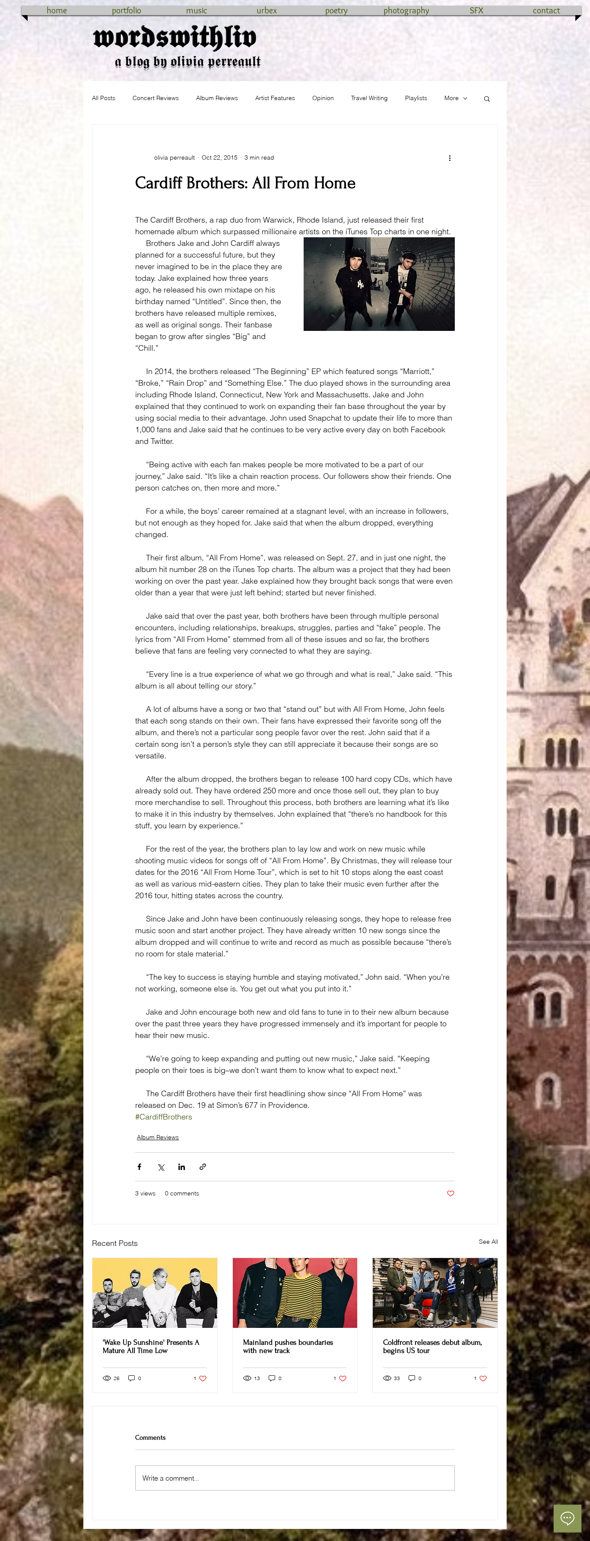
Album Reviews (217, 98)
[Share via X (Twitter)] (160, 1167)
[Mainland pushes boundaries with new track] (295, 1293)
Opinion (323, 98)
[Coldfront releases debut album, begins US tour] (435, 1293)
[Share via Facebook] (139, 1167)
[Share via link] (203, 1167)
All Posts (103, 98)
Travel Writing (369, 98)
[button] (487, 98)
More (451, 98)
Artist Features (275, 98)
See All (488, 1241)
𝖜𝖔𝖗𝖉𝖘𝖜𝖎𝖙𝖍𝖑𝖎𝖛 (175, 36)
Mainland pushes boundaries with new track (288, 1346)
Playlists (416, 98)
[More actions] (449, 157)
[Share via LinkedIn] (182, 1167)
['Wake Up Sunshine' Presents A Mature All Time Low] (154, 1293)
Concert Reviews (156, 98)
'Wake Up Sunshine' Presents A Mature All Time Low (151, 1346)
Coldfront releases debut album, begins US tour (432, 1346)
